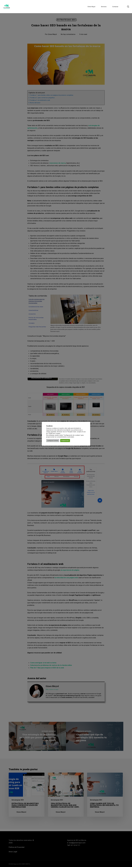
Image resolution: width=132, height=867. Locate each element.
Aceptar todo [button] (65, 440)
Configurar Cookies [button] (52, 440)
